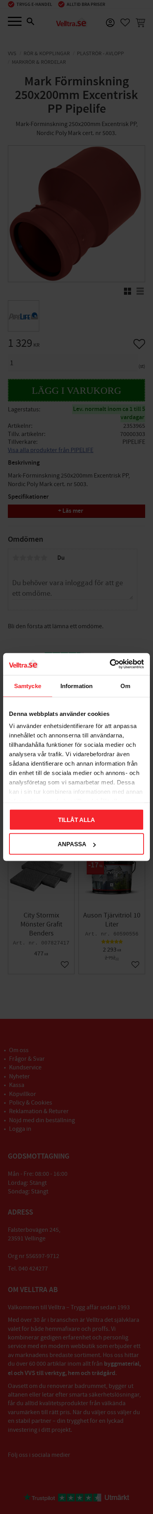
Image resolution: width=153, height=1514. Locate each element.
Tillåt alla (76, 819)
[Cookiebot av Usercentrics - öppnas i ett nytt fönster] (110, 664)
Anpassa (72, 844)
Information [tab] (76, 685)
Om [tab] (125, 685)
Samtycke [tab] (27, 685)
